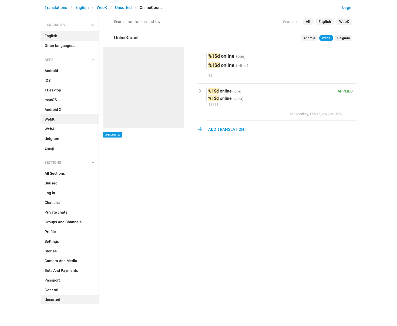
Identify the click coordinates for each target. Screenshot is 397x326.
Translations (56, 7)
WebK (102, 7)
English (82, 7)
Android (309, 38)
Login (347, 7)
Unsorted (123, 7)
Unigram (343, 38)
